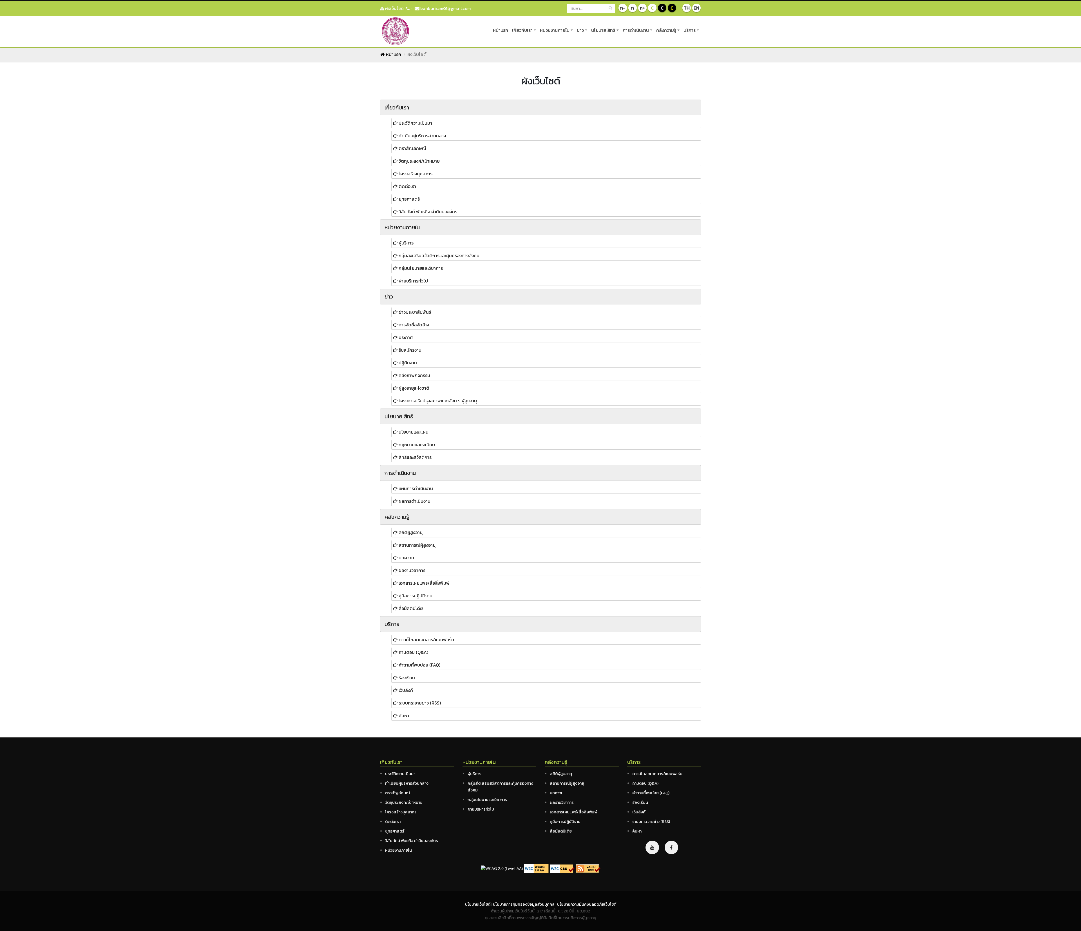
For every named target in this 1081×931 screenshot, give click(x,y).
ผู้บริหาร (474, 774)
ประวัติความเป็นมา (400, 774)
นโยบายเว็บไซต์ (478, 904)
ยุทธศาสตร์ (394, 831)
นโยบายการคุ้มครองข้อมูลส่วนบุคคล (524, 904)
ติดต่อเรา (393, 821)
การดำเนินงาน (636, 30)
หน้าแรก (500, 30)
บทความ (557, 793)
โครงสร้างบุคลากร (401, 812)
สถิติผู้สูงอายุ (561, 774)
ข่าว (580, 30)
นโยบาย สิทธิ (603, 30)
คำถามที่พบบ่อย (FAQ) (650, 793)
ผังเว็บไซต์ (394, 8)
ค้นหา (637, 831)
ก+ (642, 8)
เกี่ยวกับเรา (522, 30)
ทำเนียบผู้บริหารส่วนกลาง (406, 783)
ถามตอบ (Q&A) (645, 783)
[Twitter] (652, 847)
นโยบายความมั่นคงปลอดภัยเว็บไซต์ (586, 904)
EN (696, 8)
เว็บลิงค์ (639, 812)
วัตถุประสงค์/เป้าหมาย (404, 802)
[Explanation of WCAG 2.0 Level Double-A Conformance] (536, 868)
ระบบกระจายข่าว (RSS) (651, 821)
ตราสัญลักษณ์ (397, 793)
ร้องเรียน (640, 802)
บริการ (690, 30)
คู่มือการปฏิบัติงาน (565, 821)
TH (687, 8)
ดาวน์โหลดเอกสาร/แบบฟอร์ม (657, 774)
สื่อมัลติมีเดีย (561, 831)
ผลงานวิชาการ (562, 802)
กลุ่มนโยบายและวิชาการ (487, 800)
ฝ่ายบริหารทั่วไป (481, 809)
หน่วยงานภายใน (554, 30)
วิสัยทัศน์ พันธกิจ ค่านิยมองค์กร (411, 841)
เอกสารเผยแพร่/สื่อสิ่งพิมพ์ (573, 812)
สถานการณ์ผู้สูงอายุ (567, 783)
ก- (622, 8)
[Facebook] (671, 847)
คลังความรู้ (666, 30)
